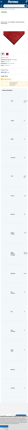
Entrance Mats (11, 9)
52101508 (7, 61)
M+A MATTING (11, 63)
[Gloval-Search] (25, 6)
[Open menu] (1, 2)
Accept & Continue (4, 426)
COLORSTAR (7, 65)
